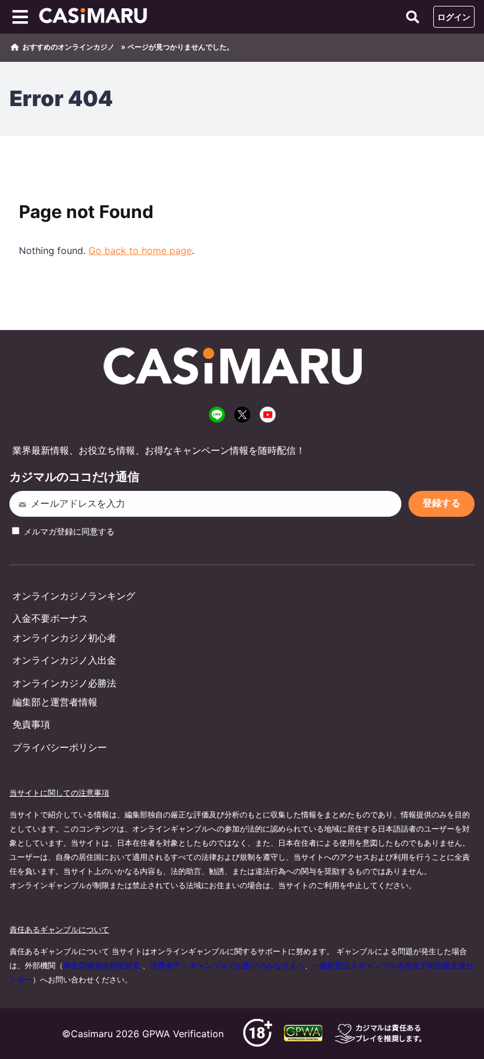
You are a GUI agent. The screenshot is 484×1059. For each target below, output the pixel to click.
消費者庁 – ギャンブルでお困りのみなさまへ (227, 965)
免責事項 (31, 724)
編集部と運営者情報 (54, 702)
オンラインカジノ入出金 (64, 660)
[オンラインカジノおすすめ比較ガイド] (97, 16)
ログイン (453, 17)
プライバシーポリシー (59, 747)
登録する (441, 503)
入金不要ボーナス (50, 618)
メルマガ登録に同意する (68, 531)
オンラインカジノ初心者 (64, 638)
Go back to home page (140, 250)
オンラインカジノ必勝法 (64, 683)
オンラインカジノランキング (73, 596)
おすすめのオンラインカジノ (68, 46)
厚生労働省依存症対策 (101, 965)
